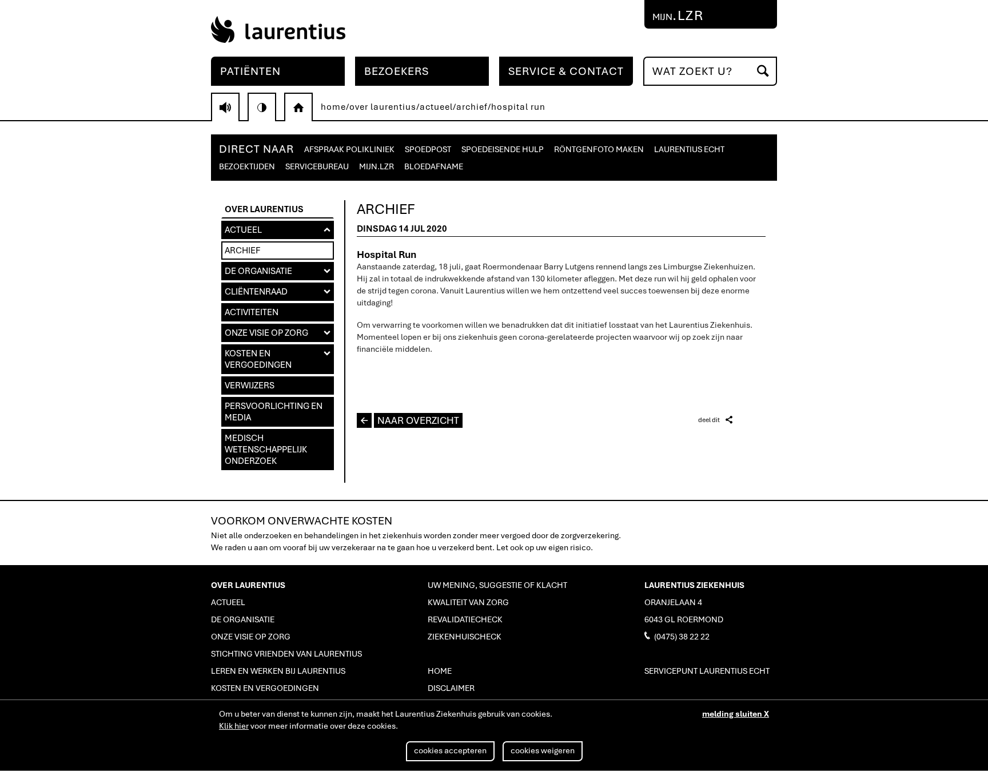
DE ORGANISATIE (277, 271)
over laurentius (382, 107)
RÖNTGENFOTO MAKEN (599, 149)
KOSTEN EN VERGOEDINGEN (277, 359)
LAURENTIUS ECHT (689, 149)
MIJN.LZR (376, 166)
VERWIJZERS (249, 385)
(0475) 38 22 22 (677, 636)
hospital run (518, 107)
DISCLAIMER (451, 688)
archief (472, 107)
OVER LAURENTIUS (264, 209)
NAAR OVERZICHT (410, 420)
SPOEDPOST (428, 149)
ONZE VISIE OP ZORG (277, 333)
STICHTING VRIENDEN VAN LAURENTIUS (286, 654)
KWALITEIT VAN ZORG (468, 602)
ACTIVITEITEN (251, 312)
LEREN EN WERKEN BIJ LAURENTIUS (278, 671)
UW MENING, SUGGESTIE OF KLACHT (497, 585)
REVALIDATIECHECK (465, 619)
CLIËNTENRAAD (277, 291)
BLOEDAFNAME (433, 166)
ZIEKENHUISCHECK (464, 636)
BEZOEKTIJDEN (247, 166)
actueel (436, 107)
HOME (440, 671)
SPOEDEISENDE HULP (502, 149)
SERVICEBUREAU (317, 166)
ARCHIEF (242, 250)
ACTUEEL (277, 230)
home (333, 107)
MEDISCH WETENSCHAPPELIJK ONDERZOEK (266, 449)
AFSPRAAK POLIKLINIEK (349, 149)
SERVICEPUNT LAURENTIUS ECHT (707, 671)
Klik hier (234, 726)
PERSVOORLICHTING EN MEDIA (273, 411)
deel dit (715, 419)
